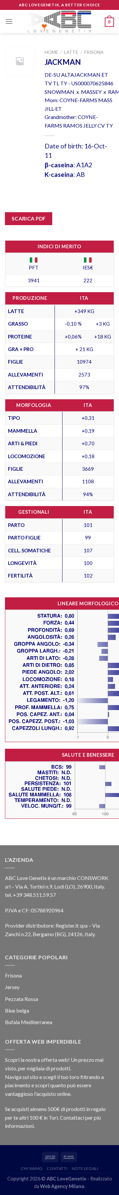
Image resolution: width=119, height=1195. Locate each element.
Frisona (93, 52)
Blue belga (17, 1010)
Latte (71, 52)
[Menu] (9, 21)
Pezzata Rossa (21, 999)
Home (51, 52)
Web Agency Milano (62, 1186)
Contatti (57, 1168)
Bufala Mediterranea (28, 1022)
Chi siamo (32, 1168)
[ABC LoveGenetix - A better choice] (60, 21)
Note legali (85, 1168)
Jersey (12, 987)
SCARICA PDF (29, 218)
